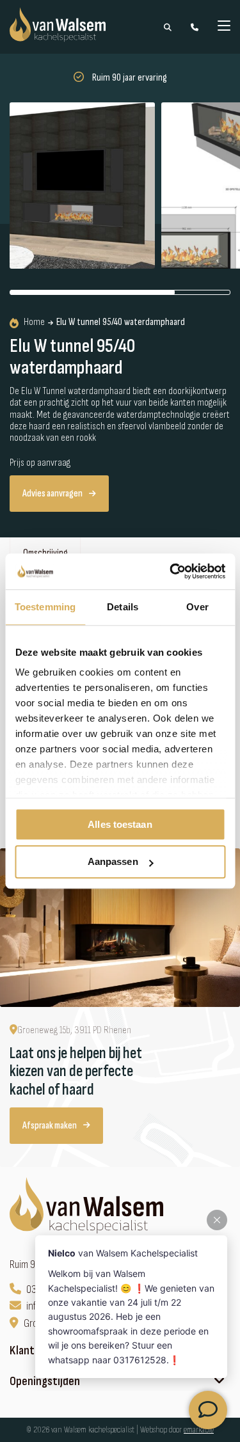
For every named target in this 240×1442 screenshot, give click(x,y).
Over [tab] (197, 606)
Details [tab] (122, 606)
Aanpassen (113, 862)
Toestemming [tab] (45, 606)
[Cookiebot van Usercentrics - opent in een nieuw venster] (170, 571)
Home (34, 322)
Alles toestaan (120, 824)
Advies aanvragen (52, 493)
